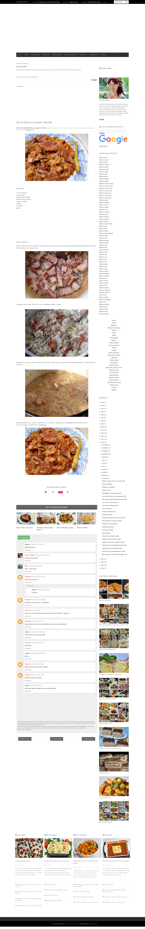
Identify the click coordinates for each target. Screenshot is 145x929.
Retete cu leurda (103, 235)
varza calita (70, 128)
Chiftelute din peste (107, 514)
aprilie (104, 469)
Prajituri (114, 350)
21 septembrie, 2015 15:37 (38, 653)
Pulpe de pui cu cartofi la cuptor (110, 536)
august (104, 457)
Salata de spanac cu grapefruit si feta (112, 548)
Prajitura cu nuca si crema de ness (110, 748)
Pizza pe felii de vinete (94, 2)
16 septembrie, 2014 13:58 (38, 632)
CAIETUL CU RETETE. (72, 924)
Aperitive (114, 325)
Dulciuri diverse (114, 342)
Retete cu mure (103, 252)
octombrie (105, 451)
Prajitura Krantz (104, 773)
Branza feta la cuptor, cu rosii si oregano (116, 861)
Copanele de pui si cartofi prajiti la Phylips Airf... (114, 545)
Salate (114, 335)
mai (103, 466)
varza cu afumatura (79, 128)
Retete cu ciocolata (104, 202)
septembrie (105, 454)
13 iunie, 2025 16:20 (36, 685)
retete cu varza (62, 128)
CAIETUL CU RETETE (72, 12)
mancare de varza (52, 128)
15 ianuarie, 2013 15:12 (43, 555)
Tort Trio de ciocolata (107, 530)
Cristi (27, 610)
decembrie (105, 445)
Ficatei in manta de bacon (109, 511)
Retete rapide (35, 54)
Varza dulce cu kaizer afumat (109, 524)
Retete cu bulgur (103, 171)
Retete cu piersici (103, 271)
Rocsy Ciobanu (30, 555)
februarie (104, 475)
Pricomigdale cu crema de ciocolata (111, 493)
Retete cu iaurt (103, 228)
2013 (102, 442)
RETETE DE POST (105, 723)
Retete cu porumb (104, 276)
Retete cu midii (103, 247)
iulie (103, 460)
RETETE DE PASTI (105, 822)
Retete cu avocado (104, 164)
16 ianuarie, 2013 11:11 (39, 576)
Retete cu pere (103, 266)
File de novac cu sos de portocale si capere (113, 551)
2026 (102, 402)
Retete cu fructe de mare (105, 224)
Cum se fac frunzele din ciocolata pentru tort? (114, 496)
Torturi (114, 347)
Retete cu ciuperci (104, 207)
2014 (102, 439)
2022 (102, 414)
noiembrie (105, 448)
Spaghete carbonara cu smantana (110, 674)
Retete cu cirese (103, 205)
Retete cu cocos (103, 209)
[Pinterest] (103, 119)
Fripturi (114, 330)
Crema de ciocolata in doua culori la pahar (113, 517)
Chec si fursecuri (114, 345)
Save (61, 492)
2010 (102, 565)
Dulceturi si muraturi (114, 355)
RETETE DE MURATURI (82, 891)
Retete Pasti (83, 54)
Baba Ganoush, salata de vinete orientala (29, 905)
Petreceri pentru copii (114, 382)
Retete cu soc (102, 295)
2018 (102, 427)
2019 (102, 424)
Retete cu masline (104, 240)
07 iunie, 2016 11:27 (38, 675)
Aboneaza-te (94, 54)
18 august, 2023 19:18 (43, 589)
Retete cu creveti (103, 214)
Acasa (20, 54)
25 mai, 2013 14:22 (35, 610)
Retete (26, 54)
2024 (102, 408)
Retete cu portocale (104, 273)
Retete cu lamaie (103, 231)
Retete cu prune (103, 280)
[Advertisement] (72, 35)
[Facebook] (99, 119)
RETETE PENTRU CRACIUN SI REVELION (114, 625)
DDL (26, 566)
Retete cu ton (102, 302)
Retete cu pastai (103, 264)
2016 (102, 433)
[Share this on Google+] (53, 492)
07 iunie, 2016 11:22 (38, 664)
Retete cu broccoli (104, 169)
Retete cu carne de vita (105, 198)
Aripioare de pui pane (108, 527)
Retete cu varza (103, 306)
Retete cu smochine (104, 292)
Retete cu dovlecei (104, 219)
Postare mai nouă (24, 739)
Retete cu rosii (103, 285)
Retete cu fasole (103, 221)
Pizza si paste (114, 338)
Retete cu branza (103, 167)
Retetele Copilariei (71, 54)
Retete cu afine (103, 157)
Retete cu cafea (103, 174)
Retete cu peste (103, 269)
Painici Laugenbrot (107, 484)
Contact (103, 54)
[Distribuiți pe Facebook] (67, 492)
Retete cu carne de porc (105, 190)
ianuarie (104, 478)
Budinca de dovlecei (52, 895)
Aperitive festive (114, 377)
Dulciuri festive (114, 375)
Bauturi (114, 340)
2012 (102, 559)
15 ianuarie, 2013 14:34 (37, 544)
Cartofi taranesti (104, 797)
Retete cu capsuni (104, 181)
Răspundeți (28, 550)
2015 (102, 436)
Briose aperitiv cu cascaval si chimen (112, 521)
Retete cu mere (103, 245)
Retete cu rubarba (104, 287)
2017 (102, 430)
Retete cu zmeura (104, 313)
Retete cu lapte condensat (106, 233)
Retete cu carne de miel (105, 188)
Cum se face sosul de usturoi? (110, 502)
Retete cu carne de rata (105, 195)
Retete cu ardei (103, 162)
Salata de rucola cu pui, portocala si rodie (113, 542)
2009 (102, 568)
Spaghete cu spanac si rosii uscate (114, 902)
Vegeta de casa (74, 2)
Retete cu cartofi (103, 200)
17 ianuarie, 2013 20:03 (39, 599)
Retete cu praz (103, 278)
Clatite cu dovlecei (51, 884)
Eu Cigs (27, 642)
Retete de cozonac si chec (114, 367)
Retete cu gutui (103, 226)
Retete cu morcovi (104, 250)
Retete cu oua (103, 261)
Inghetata (114, 357)
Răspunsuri (31, 585)
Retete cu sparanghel (105, 299)
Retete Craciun (57, 54)
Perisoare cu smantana (108, 487)
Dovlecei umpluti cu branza (54, 900)
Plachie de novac (109, 884)
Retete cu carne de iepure (106, 186)
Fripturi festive (113, 380)
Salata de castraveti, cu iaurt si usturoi (86, 902)
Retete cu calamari (104, 179)
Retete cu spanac (104, 297)
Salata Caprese (106, 533)
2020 (102, 421)
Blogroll (114, 390)
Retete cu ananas (104, 160)
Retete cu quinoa (103, 283)
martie (104, 472)
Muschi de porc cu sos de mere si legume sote (114, 554)
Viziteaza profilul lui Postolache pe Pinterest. (103, 909)
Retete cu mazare (104, 242)
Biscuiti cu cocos (106, 490)
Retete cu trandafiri (104, 304)
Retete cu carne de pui (105, 193)
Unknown (28, 576)
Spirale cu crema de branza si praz (111, 539)
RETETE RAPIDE (21, 66)
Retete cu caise (103, 176)
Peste (114, 333)
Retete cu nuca (103, 257)
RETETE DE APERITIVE (107, 649)
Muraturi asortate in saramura (84, 897)
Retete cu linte (103, 238)
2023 (102, 411)
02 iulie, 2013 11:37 (38, 621)
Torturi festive (113, 372)
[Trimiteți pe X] (45, 492)
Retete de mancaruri (114, 328)
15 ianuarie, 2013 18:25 (36, 566)
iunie (103, 463)
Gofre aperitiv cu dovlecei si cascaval (57, 890)
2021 (102, 418)
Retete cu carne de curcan (106, 183)
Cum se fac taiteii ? (107, 508)
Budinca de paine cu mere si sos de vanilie (113, 481)
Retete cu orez (103, 259)
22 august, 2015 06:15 (37, 642)
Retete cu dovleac (104, 216)
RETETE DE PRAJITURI (107, 699)
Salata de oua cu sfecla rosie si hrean (49, 2)
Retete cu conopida (104, 212)
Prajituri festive (114, 370)
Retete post (46, 54)
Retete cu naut (103, 254)
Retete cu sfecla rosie (105, 290)
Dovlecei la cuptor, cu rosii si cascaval (56, 861)
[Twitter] (100, 119)
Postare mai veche (88, 739)
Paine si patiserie (114, 352)
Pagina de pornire (56, 739)
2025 (102, 405)
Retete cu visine (103, 311)
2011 (102, 562)
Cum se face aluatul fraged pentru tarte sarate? (114, 499)
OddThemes (92, 924)
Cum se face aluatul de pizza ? (110, 505)
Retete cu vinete (103, 309)
